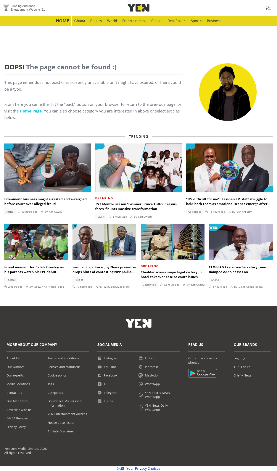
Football (11, 280)
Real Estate (177, 20)
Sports (196, 20)
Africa (10, 211)
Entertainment (134, 20)
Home (62, 21)
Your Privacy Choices (143, 468)
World (112, 20)
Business (214, 20)
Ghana (79, 20)
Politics (96, 20)
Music (101, 216)
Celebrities (194, 211)
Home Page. (31, 111)
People (157, 20)
